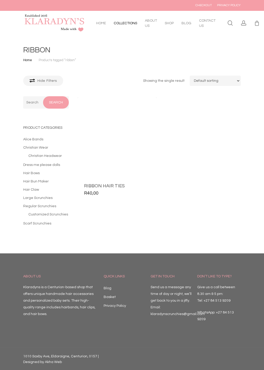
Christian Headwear (45, 156)
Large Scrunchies (38, 198)
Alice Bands (33, 139)
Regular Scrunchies (39, 206)
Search (56, 102)
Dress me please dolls (41, 165)
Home (27, 60)
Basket (110, 297)
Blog (107, 288)
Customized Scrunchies (48, 214)
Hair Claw (31, 189)
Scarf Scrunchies (37, 223)
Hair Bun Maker (36, 181)
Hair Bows (31, 173)
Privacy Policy (115, 306)
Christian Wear (35, 147)
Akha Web (53, 362)
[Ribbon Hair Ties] (117, 136)
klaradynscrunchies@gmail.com (178, 314)
